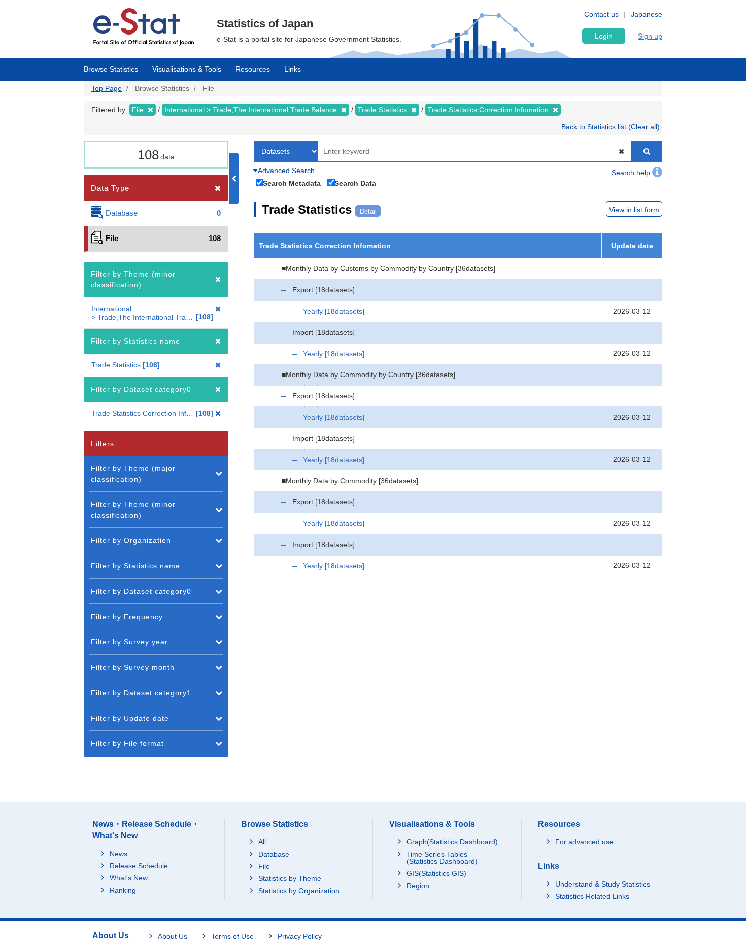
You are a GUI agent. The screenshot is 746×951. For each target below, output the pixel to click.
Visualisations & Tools (186, 69)
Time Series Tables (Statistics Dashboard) (442, 858)
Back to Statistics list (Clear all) (610, 127)
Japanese (646, 14)
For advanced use (584, 841)
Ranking (123, 890)
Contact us (601, 14)
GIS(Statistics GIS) (436, 873)
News (118, 853)
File (264, 866)
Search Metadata (292, 183)
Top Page (106, 88)
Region (417, 885)
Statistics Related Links (592, 896)
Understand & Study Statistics (602, 884)
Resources (252, 69)
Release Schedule (139, 865)
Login (604, 36)
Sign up (650, 36)
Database (273, 854)
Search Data (355, 183)
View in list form (634, 210)
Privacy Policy (300, 936)
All (262, 841)
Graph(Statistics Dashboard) (452, 841)
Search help (632, 172)
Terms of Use (232, 936)
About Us (172, 936)
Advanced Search (285, 170)
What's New (129, 877)
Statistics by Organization (299, 890)
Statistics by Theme (289, 878)
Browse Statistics (111, 69)
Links (292, 69)
